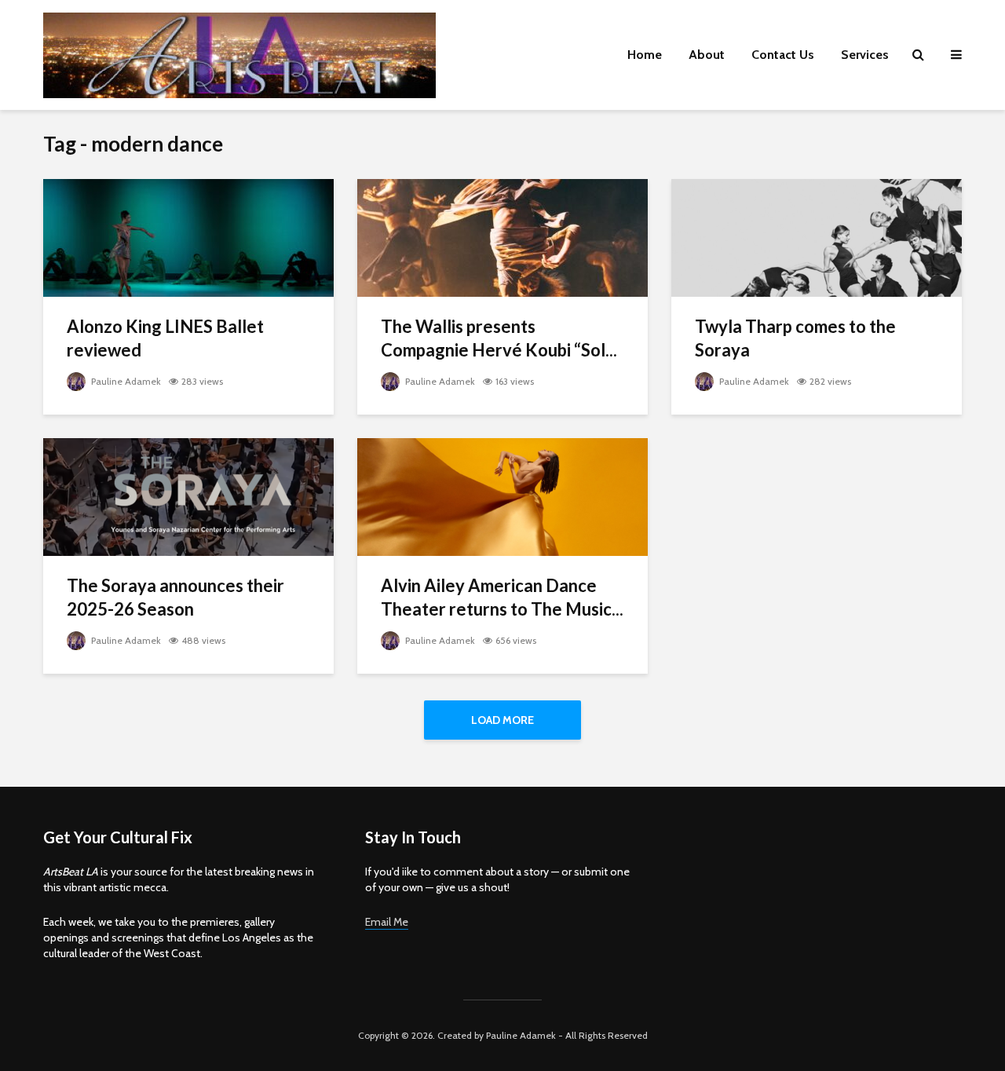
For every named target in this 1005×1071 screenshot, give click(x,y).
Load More (502, 720)
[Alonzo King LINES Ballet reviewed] (188, 236)
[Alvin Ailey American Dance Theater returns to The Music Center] (502, 495)
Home (644, 54)
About (707, 54)
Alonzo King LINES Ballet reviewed (165, 338)
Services (865, 54)
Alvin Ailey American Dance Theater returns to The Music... (502, 597)
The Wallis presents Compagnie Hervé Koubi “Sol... (499, 338)
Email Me (386, 922)
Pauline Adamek (125, 381)
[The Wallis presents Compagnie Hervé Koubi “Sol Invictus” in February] (502, 236)
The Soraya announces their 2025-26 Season (175, 597)
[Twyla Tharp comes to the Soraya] (816, 236)
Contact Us (782, 54)
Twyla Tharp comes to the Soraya (795, 338)
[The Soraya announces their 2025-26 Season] (188, 495)
